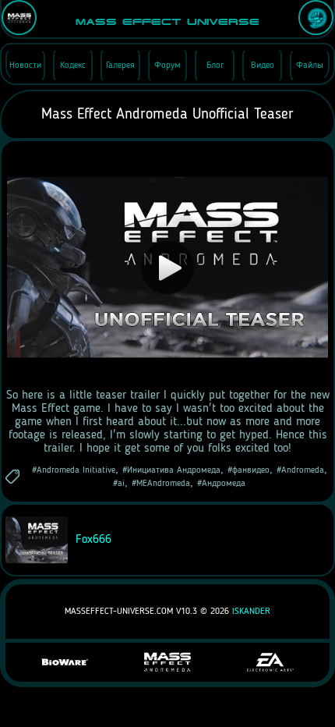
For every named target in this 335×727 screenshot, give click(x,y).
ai (121, 483)
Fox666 (91, 540)
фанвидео (251, 470)
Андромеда (223, 483)
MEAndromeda (163, 483)
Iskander (251, 611)
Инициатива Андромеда (173, 470)
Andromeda (302, 470)
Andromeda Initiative (76, 470)
